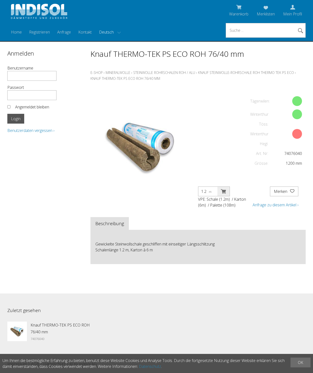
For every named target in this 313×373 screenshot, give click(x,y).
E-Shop (96, 72)
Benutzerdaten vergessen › (30, 130)
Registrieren (39, 32)
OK (300, 362)
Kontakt (85, 32)
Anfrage (64, 32)
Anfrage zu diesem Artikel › (275, 205)
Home (16, 32)
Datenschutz (150, 366)
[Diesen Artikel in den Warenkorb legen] (223, 191)
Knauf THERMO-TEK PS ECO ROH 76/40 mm (125, 78)
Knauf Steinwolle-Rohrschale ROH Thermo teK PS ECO (246, 72)
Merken (281, 191)
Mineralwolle (118, 72)
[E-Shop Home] (39, 13)
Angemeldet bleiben (32, 107)
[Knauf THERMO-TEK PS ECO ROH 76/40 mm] (17, 331)
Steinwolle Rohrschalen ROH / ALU (164, 72)
